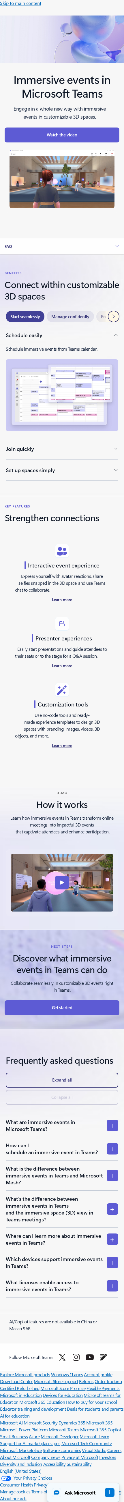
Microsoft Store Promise (62, 1388)
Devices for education (63, 1395)
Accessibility (54, 1464)
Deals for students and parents (95, 1409)
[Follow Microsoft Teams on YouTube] (89, 1357)
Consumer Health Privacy (23, 1485)
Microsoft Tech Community (86, 1443)
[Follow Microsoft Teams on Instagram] (76, 1357)
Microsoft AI (11, 1423)
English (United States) (21, 1471)
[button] (62, 135)
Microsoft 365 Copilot (100, 1429)
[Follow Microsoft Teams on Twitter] (62, 1357)
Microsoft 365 (99, 1423)
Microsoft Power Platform (24, 1429)
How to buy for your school (91, 1402)
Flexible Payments (103, 1388)
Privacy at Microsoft (79, 1457)
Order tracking (108, 1381)
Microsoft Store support (56, 1381)
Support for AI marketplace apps (30, 1443)
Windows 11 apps (67, 1374)
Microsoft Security (40, 1423)
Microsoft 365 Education (42, 1402)
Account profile (98, 1374)
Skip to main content (20, 3)
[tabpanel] (62, 406)
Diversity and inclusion (21, 1464)
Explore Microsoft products (25, 1374)
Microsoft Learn (94, 1436)
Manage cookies (15, 1492)
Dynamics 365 (72, 1423)
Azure (34, 1436)
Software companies (62, 1450)
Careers (114, 1450)
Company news (45, 1457)
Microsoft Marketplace (21, 1450)
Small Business (14, 1436)
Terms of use (43, 1492)
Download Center (16, 1381)
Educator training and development (33, 1409)
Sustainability (79, 1464)
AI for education (14, 1416)
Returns (86, 1381)
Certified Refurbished (20, 1388)
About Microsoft (15, 1457)
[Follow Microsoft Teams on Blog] (103, 1357)
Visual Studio (94, 1450)
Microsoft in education (21, 1395)
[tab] (25, 316)
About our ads (13, 1498)
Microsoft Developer (60, 1436)
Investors (107, 1457)
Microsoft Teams (64, 1429)
